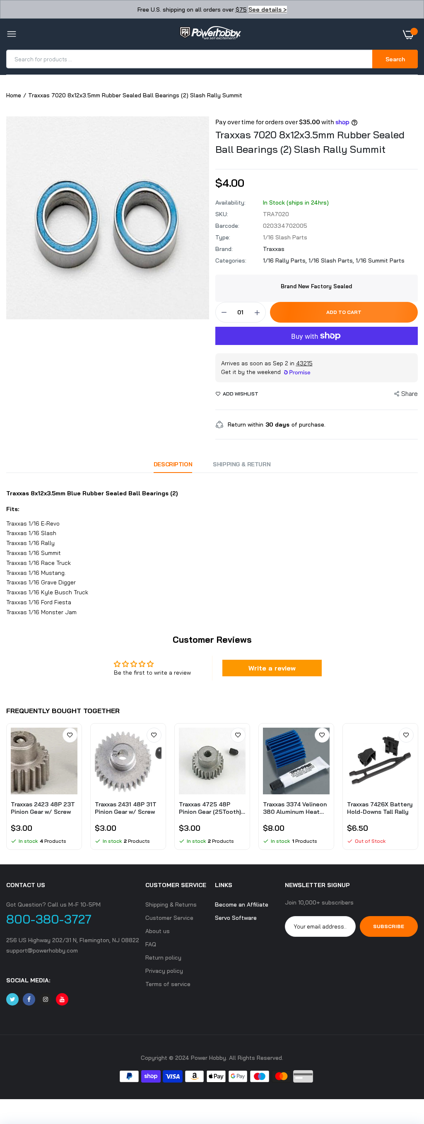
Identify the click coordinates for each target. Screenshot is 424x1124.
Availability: (230, 202)
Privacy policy (164, 970)
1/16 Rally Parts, (285, 260)
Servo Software (236, 917)
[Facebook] (29, 999)
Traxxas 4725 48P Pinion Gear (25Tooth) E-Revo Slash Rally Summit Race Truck (210, 808)
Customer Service (169, 917)
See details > (267, 9)
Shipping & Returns (171, 904)
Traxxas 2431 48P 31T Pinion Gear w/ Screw (126, 808)
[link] (70, 735)
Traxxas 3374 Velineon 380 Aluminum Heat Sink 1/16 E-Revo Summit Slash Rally (295, 808)
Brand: (224, 249)
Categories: (230, 260)
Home (13, 95)
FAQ (150, 944)
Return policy (163, 957)
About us (157, 931)
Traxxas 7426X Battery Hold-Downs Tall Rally (380, 808)
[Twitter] (12, 999)
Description (173, 464)
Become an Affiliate (241, 904)
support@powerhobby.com (42, 950)
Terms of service (167, 984)
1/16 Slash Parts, (332, 260)
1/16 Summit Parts (380, 260)
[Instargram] (45, 999)
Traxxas (273, 249)
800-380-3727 (49, 919)
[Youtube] (62, 999)
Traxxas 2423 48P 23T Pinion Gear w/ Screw (43, 808)
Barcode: (227, 225)
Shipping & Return (241, 464)
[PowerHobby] (210, 34)
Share (409, 394)
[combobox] (189, 59)
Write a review (272, 668)
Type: (222, 237)
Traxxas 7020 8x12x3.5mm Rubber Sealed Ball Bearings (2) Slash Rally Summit (310, 141)
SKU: (221, 214)
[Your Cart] (410, 34)
